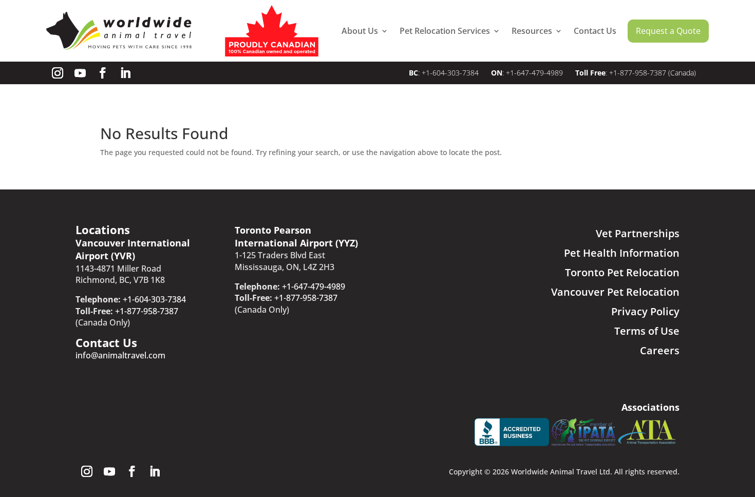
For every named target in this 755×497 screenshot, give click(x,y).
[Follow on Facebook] (102, 73)
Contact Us (595, 30)
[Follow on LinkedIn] (125, 73)
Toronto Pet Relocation (622, 272)
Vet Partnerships (638, 233)
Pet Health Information (622, 253)
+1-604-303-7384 (451, 73)
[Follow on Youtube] (80, 73)
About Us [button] (360, 30)
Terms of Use (647, 331)
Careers (660, 350)
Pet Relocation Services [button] (445, 30)
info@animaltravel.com (120, 355)
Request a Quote (668, 30)
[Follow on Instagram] (57, 73)
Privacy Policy (645, 311)
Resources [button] (532, 30)
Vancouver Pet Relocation (615, 292)
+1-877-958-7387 (637, 73)
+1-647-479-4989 (534, 73)
